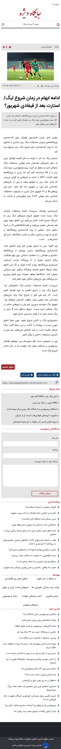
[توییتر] (9, 47)
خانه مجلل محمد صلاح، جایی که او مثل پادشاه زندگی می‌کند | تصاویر (30, 532)
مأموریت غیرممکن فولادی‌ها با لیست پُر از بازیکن (36, 415)
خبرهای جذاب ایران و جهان (15, 587)
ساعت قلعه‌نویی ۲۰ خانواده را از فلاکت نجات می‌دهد (34, 556)
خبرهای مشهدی (30, 605)
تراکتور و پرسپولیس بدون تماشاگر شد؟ (39, 614)
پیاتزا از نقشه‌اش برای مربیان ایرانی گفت (39, 620)
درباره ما (56, 4)
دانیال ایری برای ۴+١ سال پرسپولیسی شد (38, 669)
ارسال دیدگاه (44, 493)
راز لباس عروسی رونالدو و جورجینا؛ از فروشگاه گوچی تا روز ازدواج (31, 661)
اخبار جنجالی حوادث (31, 596)
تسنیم (5, 367)
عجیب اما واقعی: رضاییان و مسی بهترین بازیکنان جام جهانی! (30, 567)
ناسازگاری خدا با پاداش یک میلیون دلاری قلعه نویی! (34, 525)
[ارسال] (41, 86)
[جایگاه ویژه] (30, 19)
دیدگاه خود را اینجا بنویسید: (46, 461)
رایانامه (55, 450)
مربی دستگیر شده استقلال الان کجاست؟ (39, 519)
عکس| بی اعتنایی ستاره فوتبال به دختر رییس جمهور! (33, 513)
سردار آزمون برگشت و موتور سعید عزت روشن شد (35, 711)
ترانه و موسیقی (10, 596)
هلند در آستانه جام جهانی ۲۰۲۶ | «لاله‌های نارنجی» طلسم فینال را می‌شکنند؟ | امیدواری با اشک (29, 542)
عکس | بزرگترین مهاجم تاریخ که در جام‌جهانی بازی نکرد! (32, 550)
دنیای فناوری (52, 596)
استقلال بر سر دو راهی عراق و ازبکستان (39, 680)
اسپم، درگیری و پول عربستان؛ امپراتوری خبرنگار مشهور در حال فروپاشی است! (30, 697)
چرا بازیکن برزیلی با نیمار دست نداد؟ (40, 674)
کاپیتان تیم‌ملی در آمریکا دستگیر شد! (40, 507)
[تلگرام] (4, 47)
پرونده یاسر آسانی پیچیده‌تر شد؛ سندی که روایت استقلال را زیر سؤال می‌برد (29, 645)
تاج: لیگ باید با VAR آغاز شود (43, 396)
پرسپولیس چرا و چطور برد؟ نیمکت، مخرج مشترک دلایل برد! (30, 705)
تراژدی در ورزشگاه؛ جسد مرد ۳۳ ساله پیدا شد (36, 632)
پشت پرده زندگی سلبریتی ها (45, 587)
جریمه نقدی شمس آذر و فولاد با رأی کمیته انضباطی (35, 422)
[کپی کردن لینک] (57, 382)
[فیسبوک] (6, 47)
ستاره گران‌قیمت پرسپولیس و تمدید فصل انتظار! (35, 626)
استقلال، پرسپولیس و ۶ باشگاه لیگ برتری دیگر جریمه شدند (32, 409)
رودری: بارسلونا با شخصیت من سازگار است (37, 638)
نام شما (55, 438)
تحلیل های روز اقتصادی (16, 579)
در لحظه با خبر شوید (46, 579)
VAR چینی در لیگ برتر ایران (44, 403)
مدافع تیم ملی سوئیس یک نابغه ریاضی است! (36, 561)
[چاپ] (37, 86)
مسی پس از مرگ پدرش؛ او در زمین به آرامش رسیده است (31, 653)
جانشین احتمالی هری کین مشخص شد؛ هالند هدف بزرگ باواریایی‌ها (31, 688)
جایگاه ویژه (19, 739)
